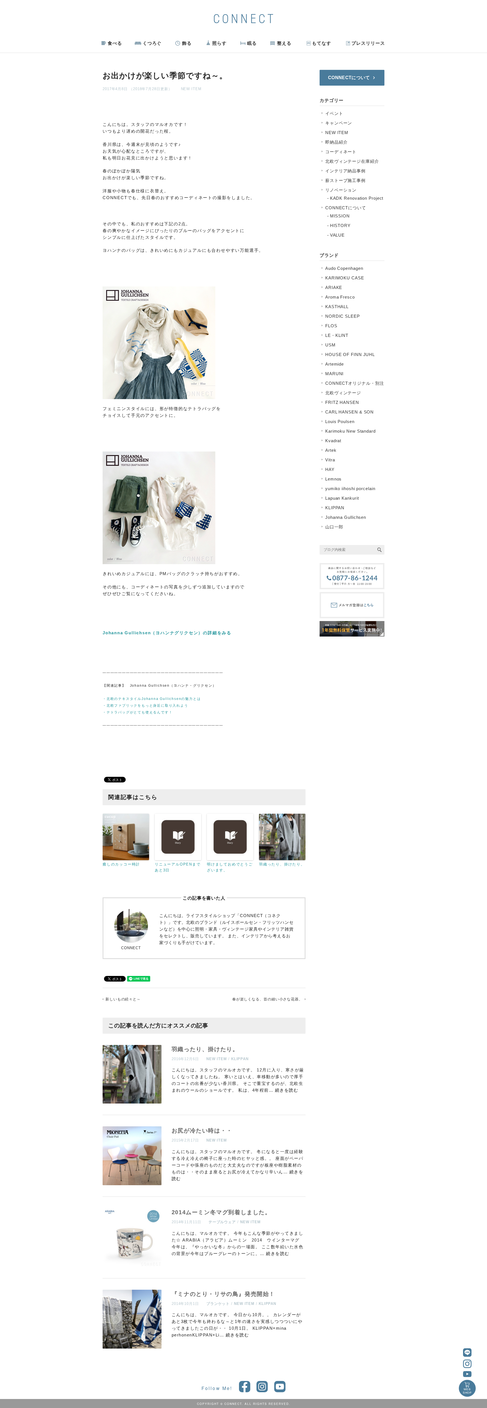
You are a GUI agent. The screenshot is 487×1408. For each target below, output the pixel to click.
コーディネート (341, 151)
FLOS (331, 325)
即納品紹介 (336, 142)
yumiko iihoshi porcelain (350, 488)
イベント (334, 113)
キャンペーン (338, 123)
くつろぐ (152, 43)
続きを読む (286, 1090)
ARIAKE (333, 287)
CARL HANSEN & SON (349, 412)
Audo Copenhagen (344, 268)
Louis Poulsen (340, 421)
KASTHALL (337, 306)
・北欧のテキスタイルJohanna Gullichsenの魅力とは (152, 699)
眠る (252, 43)
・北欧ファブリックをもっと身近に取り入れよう (145, 706)
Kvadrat (333, 440)
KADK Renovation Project (357, 198)
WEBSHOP (467, 1391)
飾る (187, 43)
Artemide (334, 364)
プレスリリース (368, 43)
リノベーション (341, 190)
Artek (331, 450)
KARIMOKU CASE (344, 277)
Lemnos (333, 479)
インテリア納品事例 (345, 170)
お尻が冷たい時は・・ (202, 1130)
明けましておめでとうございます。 (230, 867)
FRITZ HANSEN (342, 402)
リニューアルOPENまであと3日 (178, 867)
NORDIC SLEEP (342, 316)
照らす (219, 43)
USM (330, 344)
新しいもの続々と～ (123, 999)
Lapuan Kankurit (342, 498)
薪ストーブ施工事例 (345, 180)
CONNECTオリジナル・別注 (354, 383)
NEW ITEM (191, 89)
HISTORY (340, 225)
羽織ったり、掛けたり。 (282, 864)
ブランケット (218, 1304)
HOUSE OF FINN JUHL (350, 354)
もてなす (321, 43)
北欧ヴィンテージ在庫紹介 (352, 161)
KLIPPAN (240, 1059)
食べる (115, 43)
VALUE (337, 235)
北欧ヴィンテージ (343, 392)
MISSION (340, 215)
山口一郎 (334, 526)
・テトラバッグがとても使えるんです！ (137, 712)
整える (284, 43)
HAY (330, 469)
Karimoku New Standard (350, 431)
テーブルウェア (222, 1222)
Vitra (330, 459)
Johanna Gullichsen (345, 517)
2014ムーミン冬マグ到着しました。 (221, 1212)
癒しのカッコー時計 (121, 864)
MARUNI (334, 373)
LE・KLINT (336, 335)
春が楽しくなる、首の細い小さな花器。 (267, 999)
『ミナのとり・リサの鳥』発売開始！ (223, 1294)
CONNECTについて (345, 207)
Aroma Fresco (340, 297)
